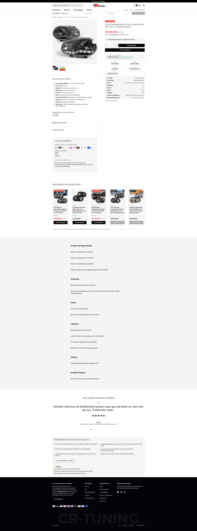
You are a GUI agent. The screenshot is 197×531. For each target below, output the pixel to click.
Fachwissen (103, 501)
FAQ (131, 10)
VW (64, 17)
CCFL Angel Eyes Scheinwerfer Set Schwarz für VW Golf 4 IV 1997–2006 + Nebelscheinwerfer (117, 210)
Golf (67, 17)
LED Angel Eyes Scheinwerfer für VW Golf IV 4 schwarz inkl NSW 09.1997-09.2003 (60, 210)
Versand (87, 495)
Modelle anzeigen (138, 13)
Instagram (102, 1)
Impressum (125, 525)
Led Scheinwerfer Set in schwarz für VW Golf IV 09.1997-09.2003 (79, 17)
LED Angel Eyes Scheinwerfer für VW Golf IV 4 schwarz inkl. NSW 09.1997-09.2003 (98, 210)
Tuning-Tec (107, 100)
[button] (143, 5)
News (126, 10)
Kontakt (87, 486)
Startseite (54, 17)
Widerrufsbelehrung (90, 492)
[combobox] (67, 5)
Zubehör (89, 10)
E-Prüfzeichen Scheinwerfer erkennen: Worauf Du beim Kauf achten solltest (73, 471)
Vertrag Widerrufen (89, 498)
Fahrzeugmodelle (139, 10)
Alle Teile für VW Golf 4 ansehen (64, 460)
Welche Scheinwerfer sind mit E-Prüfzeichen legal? (67, 469)
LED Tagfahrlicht (104, 492)
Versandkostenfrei (114, 34)
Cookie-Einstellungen (141, 525)
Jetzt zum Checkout (124, 50)
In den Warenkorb (131, 45)
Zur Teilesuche (58, 499)
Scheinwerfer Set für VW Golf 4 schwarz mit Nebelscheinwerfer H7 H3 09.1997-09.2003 (79, 210)
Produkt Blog (103, 498)
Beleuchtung (56, 10)
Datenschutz (131, 525)
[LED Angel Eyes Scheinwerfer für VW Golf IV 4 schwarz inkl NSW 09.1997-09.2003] (60, 197)
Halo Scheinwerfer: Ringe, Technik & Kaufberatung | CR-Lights (69, 473)
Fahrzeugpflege (78, 10)
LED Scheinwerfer (104, 489)
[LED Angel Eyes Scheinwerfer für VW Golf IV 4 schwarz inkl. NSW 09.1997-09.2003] (98, 197)
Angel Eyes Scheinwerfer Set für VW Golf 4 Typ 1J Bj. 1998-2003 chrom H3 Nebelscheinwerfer (136, 210)
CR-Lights (57, 525)
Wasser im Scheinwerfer (106, 495)
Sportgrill (67, 10)
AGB (119, 525)
